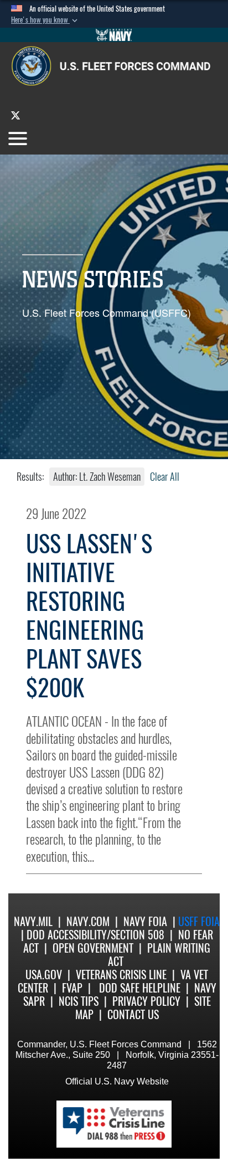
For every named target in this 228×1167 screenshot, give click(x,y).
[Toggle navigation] (17, 138)
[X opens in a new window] (15, 115)
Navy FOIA (145, 921)
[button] (45, 19)
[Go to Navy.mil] (114, 35)
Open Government (93, 947)
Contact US (133, 1014)
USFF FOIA (199, 921)
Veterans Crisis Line (121, 974)
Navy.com (88, 921)
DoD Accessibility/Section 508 (95, 934)
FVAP (72, 987)
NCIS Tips (79, 1001)
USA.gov (43, 974)
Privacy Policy (146, 1001)
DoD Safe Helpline (139, 987)
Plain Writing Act (159, 954)
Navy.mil (33, 921)
